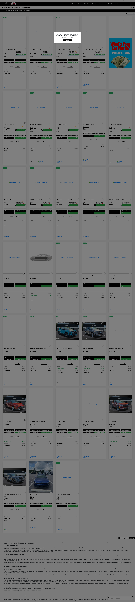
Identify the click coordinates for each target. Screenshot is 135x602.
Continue (67, 40)
